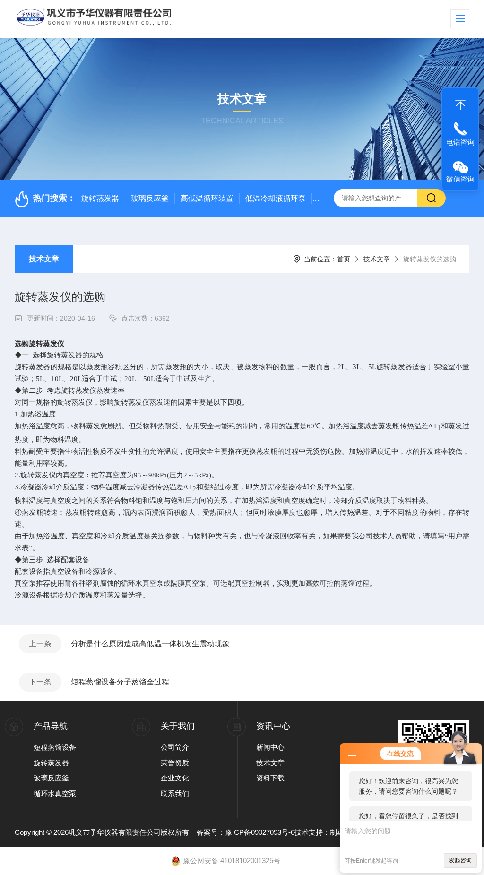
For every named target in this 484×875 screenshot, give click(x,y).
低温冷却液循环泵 (275, 198)
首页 (343, 259)
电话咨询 (460, 142)
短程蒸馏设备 (55, 747)
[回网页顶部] (460, 102)
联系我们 (175, 793)
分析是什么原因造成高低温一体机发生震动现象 (150, 644)
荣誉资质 (175, 763)
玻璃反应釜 (150, 198)
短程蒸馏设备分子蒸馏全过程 (120, 682)
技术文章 (44, 259)
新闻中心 (270, 747)
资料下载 (270, 778)
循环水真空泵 (55, 793)
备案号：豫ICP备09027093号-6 (245, 832)
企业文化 (175, 778)
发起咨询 (460, 860)
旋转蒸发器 (100, 198)
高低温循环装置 (207, 198)
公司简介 (175, 747)
